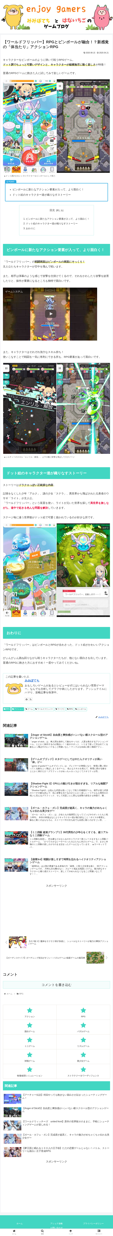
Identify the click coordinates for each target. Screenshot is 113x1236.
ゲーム (30, 709)
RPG (7, 709)
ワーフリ (61, 709)
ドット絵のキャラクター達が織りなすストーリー (52, 223)
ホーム (19, 1223)
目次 (52, 210)
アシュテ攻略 (56, 1223)
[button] (104, 631)
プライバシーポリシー (93, 1223)
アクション (18, 709)
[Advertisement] (56, 908)
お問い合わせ (56, 1228)
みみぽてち (32, 680)
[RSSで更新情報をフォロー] (30, 699)
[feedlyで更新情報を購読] (26, 699)
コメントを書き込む (56, 985)
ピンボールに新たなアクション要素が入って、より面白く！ (57, 218)
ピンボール (81, 709)
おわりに (30, 228)
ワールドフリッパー (45, 709)
